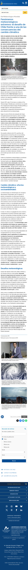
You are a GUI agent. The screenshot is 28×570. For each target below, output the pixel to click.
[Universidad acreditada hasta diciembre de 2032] (14, 530)
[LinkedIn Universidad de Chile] (21, 510)
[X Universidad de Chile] (7, 510)
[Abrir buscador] (23, 3)
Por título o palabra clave (8, 431)
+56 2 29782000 (8, 556)
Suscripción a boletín (10, 476)
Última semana (7, 441)
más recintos (14, 554)
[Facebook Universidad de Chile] (16, 510)
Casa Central (18, 547)
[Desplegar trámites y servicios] (26, 484)
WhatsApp (26, 420)
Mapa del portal (11, 558)
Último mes (6, 444)
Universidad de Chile (13, 562)
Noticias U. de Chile (9, 469)
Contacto (18, 558)
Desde (3, 449)
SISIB (6, 562)
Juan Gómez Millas (16, 552)
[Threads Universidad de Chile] (11, 510)
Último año (6, 447)
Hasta (3, 455)
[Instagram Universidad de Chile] (11, 506)
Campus (6, 550)
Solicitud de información (14, 520)
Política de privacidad (14, 564)
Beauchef (18, 550)
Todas (5, 439)
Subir (2, 416)
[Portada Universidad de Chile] (9, 3)
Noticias (5, 8)
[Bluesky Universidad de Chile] (21, 506)
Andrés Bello (12, 550)
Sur (22, 552)
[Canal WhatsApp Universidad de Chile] (7, 506)
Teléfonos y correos (18, 556)
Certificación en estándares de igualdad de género (14, 538)
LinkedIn (23, 420)
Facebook (20, 420)
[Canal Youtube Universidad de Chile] (16, 506)
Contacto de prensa (10, 472)
